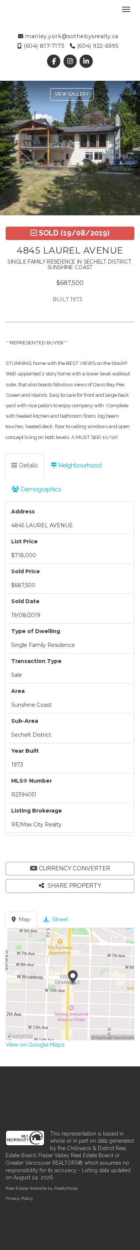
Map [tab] (24, 919)
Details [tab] (28, 465)
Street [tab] (59, 919)
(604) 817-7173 (43, 46)
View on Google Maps (35, 1044)
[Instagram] (71, 61)
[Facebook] (55, 61)
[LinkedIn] (86, 61)
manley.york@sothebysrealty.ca (71, 36)
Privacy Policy (19, 1198)
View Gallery (72, 94)
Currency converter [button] (74, 868)
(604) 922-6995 (97, 46)
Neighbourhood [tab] (79, 465)
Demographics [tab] (40, 489)
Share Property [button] (74, 885)
